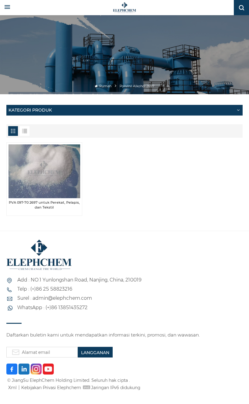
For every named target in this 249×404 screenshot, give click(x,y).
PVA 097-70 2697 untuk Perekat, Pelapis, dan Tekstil (44, 204)
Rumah (104, 86)
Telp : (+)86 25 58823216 (44, 289)
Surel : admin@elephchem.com (54, 298)
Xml (12, 387)
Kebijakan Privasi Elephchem (51, 387)
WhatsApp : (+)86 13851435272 (52, 307)
